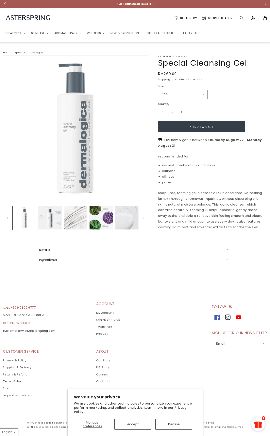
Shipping (164, 79)
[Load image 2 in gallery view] (50, 218)
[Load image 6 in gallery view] (101, 218)
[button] (14, 33)
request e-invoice (16, 395)
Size (161, 86)
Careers (102, 374)
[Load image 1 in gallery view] (24, 218)
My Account (105, 313)
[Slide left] (7, 218)
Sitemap (9, 388)
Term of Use (12, 381)
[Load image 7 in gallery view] (126, 218)
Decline (174, 424)
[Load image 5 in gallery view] (75, 218)
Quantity (163, 104)
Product (102, 334)
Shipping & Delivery (17, 367)
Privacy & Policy (14, 360)
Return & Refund (15, 374)
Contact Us (104, 381)
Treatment (104, 327)
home (7, 52)
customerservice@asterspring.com (29, 331)
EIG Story (102, 367)
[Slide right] (144, 218)
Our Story (103, 360)
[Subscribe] (262, 343)
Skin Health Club (108, 320)
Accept (133, 424)
